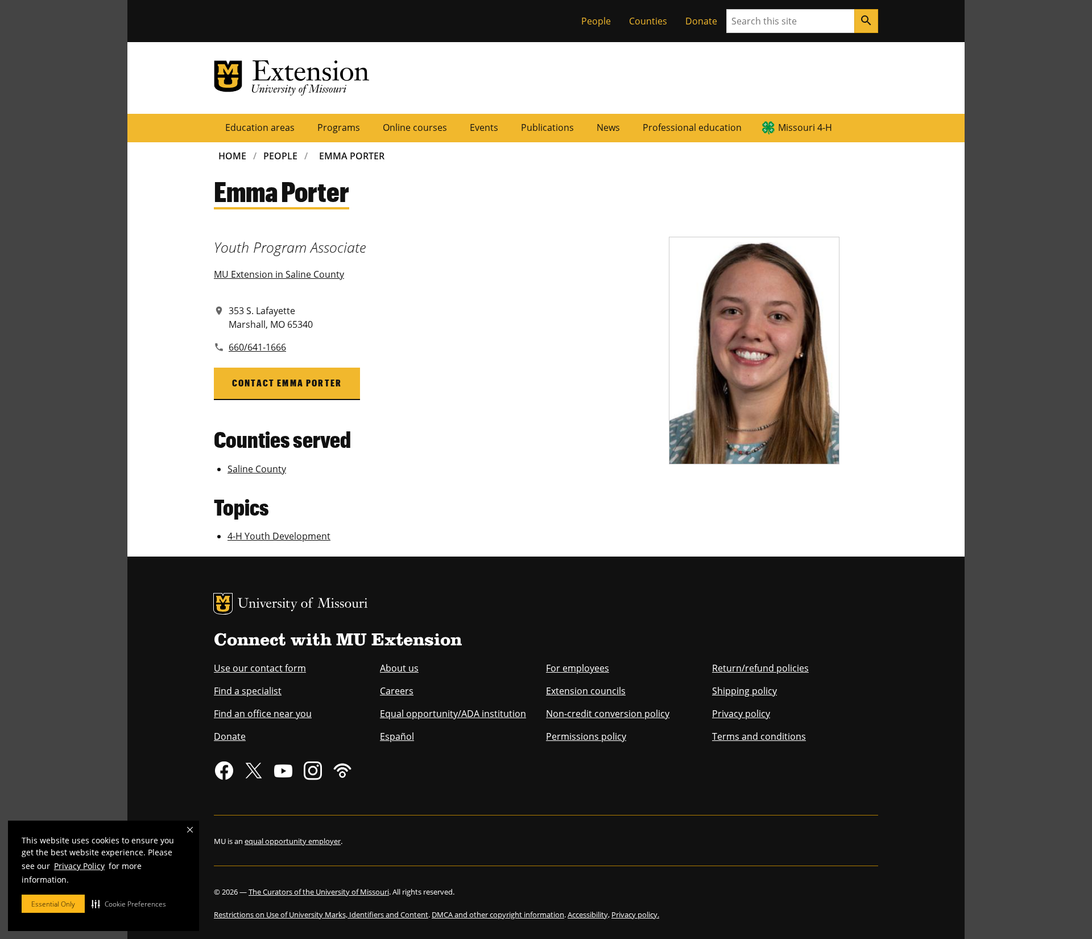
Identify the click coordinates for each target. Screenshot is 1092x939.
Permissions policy (586, 736)
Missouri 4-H (805, 127)
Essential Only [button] (53, 904)
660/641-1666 (257, 347)
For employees (577, 668)
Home (232, 156)
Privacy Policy (79, 865)
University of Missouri (303, 604)
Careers (396, 691)
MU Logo (223, 604)
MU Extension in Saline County (279, 274)
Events (484, 127)
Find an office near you (263, 713)
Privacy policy (741, 713)
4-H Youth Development (279, 536)
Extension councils (586, 691)
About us (399, 668)
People (596, 21)
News (608, 127)
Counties (648, 21)
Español (397, 736)
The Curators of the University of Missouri (319, 892)
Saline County (257, 469)
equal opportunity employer (293, 841)
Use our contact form (260, 668)
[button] (128, 904)
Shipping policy (744, 691)
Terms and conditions (759, 736)
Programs (338, 127)
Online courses (415, 127)
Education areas (260, 127)
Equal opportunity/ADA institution (453, 713)
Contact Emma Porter (287, 382)
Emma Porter (351, 156)
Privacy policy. (635, 914)
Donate (701, 21)
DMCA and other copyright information (498, 914)
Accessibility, (589, 914)
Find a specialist (248, 691)
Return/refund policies (760, 668)
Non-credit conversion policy (607, 713)
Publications (547, 127)
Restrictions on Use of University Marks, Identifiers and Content (321, 914)
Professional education (692, 127)
